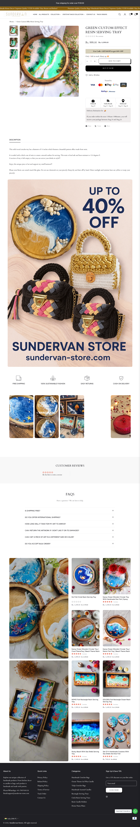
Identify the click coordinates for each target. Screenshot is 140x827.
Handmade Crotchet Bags (80, 777)
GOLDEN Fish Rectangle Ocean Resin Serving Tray (116, 701)
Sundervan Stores (16, 823)
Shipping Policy (43, 785)
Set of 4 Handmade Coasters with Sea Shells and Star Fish (116, 753)
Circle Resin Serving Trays (81, 798)
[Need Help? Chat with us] (135, 811)
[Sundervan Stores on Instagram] (107, 796)
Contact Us (41, 798)
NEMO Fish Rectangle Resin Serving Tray (85, 701)
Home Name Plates (78, 806)
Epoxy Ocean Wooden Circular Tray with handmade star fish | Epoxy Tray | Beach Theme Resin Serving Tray (116, 598)
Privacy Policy (42, 777)
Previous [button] (18, 63)
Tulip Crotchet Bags (79, 785)
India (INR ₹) (12, 819)
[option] (49, 61)
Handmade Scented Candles (81, 790)
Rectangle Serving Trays (80, 794)
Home (12, 22)
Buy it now (108, 68)
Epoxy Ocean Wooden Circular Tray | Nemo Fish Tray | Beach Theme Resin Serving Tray (116, 650)
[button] (119, 14)
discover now (39, 612)
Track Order (42, 794)
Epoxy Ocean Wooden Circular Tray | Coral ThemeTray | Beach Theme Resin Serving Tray (86, 650)
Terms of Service (43, 790)
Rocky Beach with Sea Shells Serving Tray (85, 753)
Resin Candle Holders (79, 802)
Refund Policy (42, 781)
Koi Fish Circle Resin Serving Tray (84, 597)
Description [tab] (14, 140)
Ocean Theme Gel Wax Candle (83, 781)
